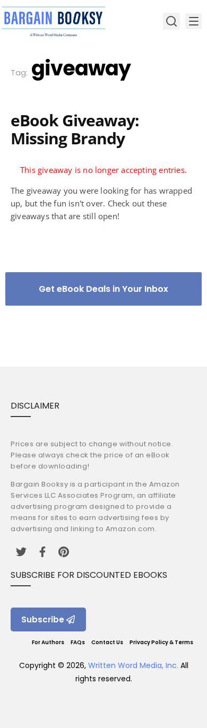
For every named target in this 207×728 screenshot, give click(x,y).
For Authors (48, 642)
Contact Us (107, 642)
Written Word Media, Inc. (133, 665)
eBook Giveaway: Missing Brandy (75, 129)
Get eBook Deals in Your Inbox (103, 289)
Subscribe (42, 619)
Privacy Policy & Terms (161, 642)
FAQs (78, 642)
